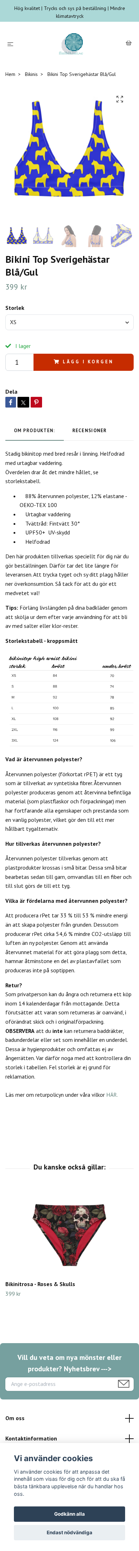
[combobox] (69, 322)
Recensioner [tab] (89, 431)
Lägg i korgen (88, 362)
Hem (10, 74)
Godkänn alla (69, 1514)
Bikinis (31, 74)
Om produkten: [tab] (34, 431)
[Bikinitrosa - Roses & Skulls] (69, 1233)
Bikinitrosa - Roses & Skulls (40, 1284)
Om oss (15, 1418)
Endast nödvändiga (69, 1532)
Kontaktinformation (31, 1438)
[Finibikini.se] (71, 43)
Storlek (14, 307)
